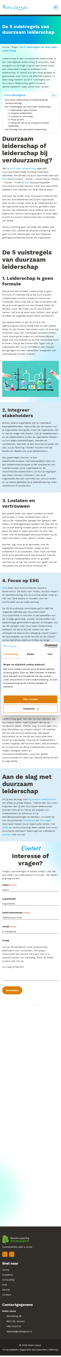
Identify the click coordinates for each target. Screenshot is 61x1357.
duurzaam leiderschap (23, 168)
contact (6, 834)
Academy (7, 1274)
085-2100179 (14, 1326)
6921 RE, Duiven (16, 1321)
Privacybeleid (10, 1349)
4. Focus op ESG (16, 120)
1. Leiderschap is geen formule (22, 110)
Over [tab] (50, 654)
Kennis (6, 1289)
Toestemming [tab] (11, 654)
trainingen (45, 820)
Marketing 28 (14, 1316)
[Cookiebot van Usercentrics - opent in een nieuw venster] (45, 646)
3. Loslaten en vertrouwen (20, 116)
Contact (6, 1294)
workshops (29, 820)
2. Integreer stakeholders (20, 113)
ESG (4, 179)
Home (5, 47)
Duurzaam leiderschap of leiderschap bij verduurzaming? (26, 101)
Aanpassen (29, 708)
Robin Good (34, 1345)
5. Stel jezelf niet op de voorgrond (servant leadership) (28, 124)
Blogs (15, 47)
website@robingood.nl (19, 1331)
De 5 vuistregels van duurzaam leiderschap (28, 106)
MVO (27, 182)
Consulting (8, 1279)
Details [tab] (30, 654)
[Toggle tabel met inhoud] (52, 95)
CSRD (5, 827)
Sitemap (53, 1349)
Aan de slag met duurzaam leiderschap (25, 129)
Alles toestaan (30, 699)
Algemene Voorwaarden (33, 1349)
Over (4, 1284)
